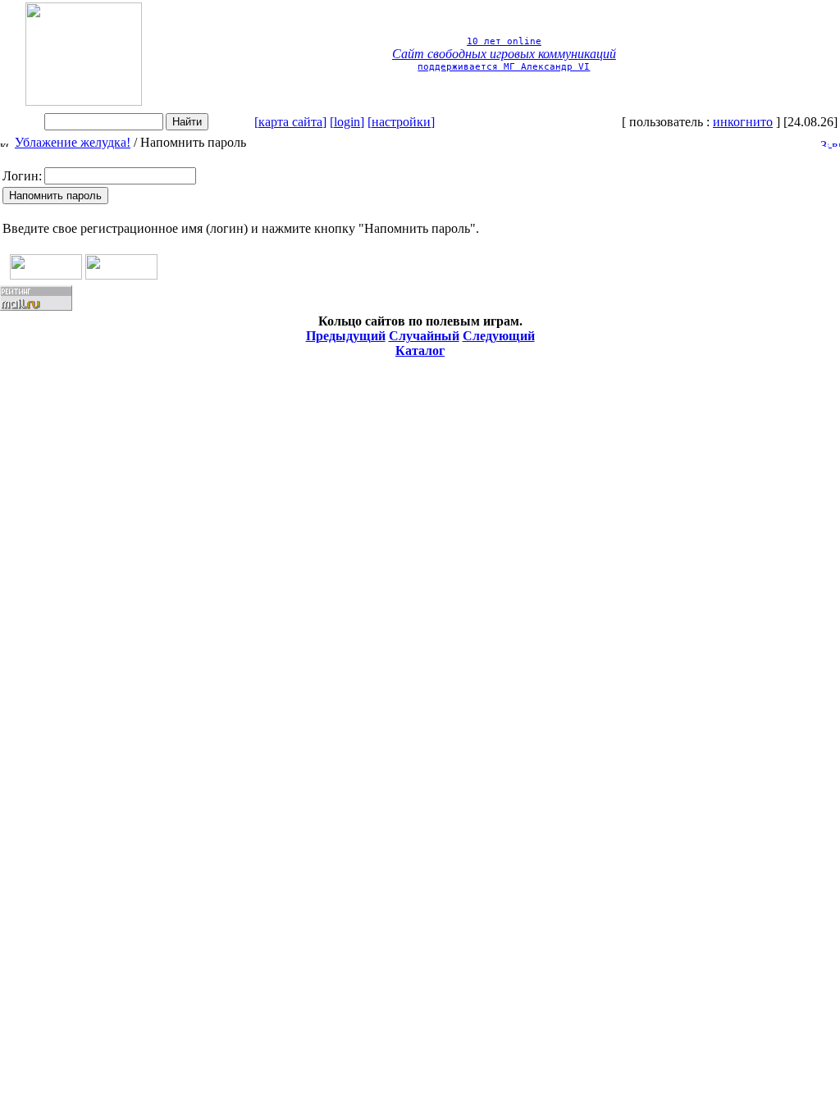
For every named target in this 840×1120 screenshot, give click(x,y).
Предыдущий (346, 336)
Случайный (424, 336)
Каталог (420, 350)
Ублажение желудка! (72, 142)
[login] (347, 122)
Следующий (499, 336)
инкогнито (743, 122)
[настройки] (401, 122)
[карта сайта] (290, 122)
